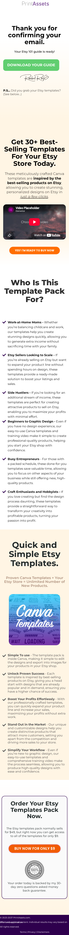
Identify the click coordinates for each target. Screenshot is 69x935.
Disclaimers (43, 932)
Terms (23, 932)
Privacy (31, 932)
